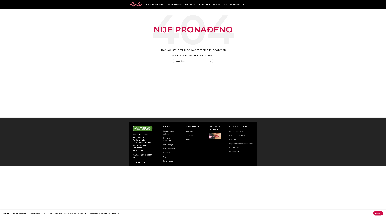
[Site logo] (136, 4)
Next (224, 136)
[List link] (169, 132)
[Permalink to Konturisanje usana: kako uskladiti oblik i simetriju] (215, 136)
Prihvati (378, 213)
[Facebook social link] (134, 162)
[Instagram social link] (136, 162)
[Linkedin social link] (142, 162)
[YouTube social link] (139, 162)
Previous (206, 136)
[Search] (210, 61)
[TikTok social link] (145, 162)
